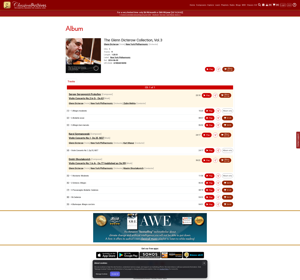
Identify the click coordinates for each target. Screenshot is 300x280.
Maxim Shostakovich (133, 168)
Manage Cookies (101, 274)
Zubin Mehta (129, 103)
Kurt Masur (128, 143)
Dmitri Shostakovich (79, 159)
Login (282, 5)
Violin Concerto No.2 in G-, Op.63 (86, 98)
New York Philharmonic (137, 44)
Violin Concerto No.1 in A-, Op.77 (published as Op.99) (97, 163)
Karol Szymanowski (79, 133)
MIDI (244, 5)
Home (192, 5)
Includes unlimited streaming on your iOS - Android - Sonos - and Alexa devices (150, 15)
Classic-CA (252, 5)
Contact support (298, 140)
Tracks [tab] (71, 81)
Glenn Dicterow (111, 44)
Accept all (115, 274)
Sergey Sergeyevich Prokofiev (85, 94)
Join (289, 5)
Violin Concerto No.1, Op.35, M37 (86, 138)
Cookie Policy (164, 269)
